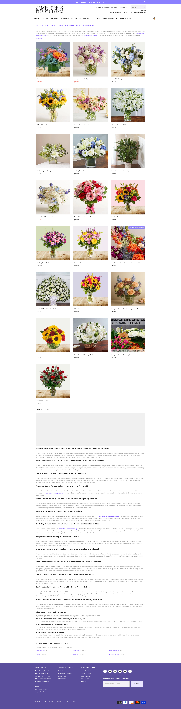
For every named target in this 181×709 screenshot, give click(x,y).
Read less (39, 38)
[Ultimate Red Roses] (53, 381)
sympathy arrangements (54, 493)
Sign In (143, 10)
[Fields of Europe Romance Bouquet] (90, 197)
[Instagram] (110, 671)
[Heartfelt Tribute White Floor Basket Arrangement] (53, 289)
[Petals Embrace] (90, 289)
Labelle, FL (76, 654)
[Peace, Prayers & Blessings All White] (90, 335)
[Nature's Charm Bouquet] (90, 105)
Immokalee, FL (114, 651)
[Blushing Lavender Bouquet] (53, 243)
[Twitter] (130, 671)
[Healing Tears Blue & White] (90, 151)
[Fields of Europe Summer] (53, 105)
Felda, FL (38, 654)
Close (145, 2)
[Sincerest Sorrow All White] (128, 105)
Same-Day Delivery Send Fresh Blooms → (90, 2)
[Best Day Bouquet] (128, 197)
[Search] (138, 7)
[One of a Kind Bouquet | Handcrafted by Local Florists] (128, 243)
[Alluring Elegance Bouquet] (53, 151)
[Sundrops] (53, 335)
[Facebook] (105, 671)
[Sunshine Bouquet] (90, 243)
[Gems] (53, 59)
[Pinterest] (115, 671)
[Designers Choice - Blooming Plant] (128, 335)
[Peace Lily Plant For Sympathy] (128, 151)
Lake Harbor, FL (41, 651)
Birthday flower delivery (68, 529)
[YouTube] (125, 671)
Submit (136, 684)
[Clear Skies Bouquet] (128, 59)
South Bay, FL (77, 651)
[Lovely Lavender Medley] (90, 59)
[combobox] (137, 7)
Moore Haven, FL (114, 654)
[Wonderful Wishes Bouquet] (53, 197)
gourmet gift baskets (91, 35)
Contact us (123, 7)
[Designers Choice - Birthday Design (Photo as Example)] (128, 289)
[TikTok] (120, 671)
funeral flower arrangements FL (107, 516)
